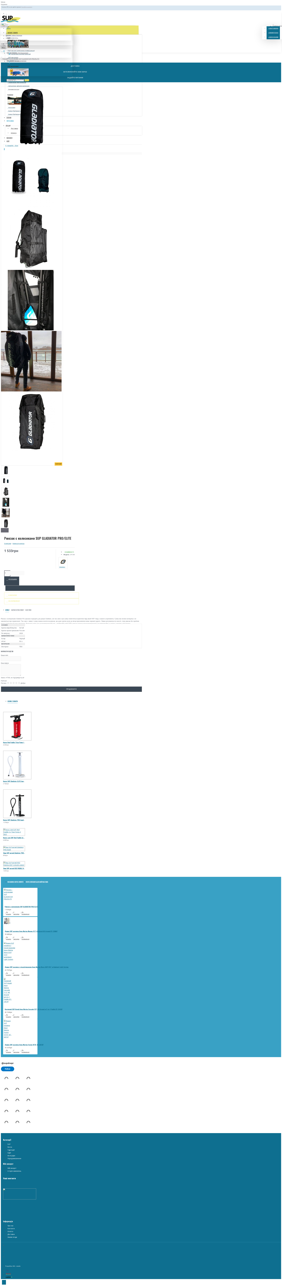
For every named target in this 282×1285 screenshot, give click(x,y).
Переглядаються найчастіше (37, 882)
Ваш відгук (5, 663)
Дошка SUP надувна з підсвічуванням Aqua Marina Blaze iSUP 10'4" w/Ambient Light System (36, 967)
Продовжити (71, 689)
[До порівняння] (12, 744)
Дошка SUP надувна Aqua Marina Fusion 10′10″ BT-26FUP (24, 1045)
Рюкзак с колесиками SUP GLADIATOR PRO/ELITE (21, 907)
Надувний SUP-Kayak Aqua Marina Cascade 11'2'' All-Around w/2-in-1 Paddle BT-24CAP (33, 1009)
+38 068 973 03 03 (9, 1185)
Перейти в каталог (26, 7)
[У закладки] (4, 744)
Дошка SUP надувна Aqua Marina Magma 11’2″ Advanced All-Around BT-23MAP (31, 931)
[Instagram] (8, 1252)
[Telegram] (8, 1257)
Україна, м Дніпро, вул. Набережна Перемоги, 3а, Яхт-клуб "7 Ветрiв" (23, 1208)
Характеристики (17, 610)
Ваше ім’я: (4, 655)
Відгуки (28, 610)
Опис (7, 610)
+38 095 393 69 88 (9, 1187)
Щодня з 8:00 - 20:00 (10, 1205)
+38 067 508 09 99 (9, 1183)
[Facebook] (8, 1246)
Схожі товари (12, 701)
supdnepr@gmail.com (11, 1212)
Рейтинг (4, 681)
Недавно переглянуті (15, 882)
